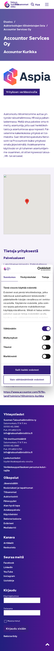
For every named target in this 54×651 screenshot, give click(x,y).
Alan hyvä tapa (12, 505)
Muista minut (13, 620)
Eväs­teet (9, 523)
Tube (10, 571)
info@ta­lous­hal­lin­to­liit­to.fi (18, 433)
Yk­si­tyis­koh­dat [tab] (28, 277)
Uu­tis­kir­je (9, 580)
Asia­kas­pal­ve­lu (12, 509)
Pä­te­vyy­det (10, 500)
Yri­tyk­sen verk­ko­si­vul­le (21, 91)
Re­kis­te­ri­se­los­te (12, 518)
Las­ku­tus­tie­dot (12, 457)
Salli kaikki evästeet (27, 370)
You (6, 571)
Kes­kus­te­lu (10, 547)
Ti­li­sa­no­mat (21, 4)
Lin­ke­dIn (8, 567)
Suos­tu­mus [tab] (9, 277)
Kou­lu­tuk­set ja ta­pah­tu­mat (18, 487)
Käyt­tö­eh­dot (11, 514)
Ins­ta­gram (9, 575)
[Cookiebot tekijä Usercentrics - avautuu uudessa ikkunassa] (38, 269)
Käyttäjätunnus (11, 595)
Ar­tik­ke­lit (9, 542)
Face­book (9, 562)
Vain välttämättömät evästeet (27, 379)
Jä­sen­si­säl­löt (11, 483)
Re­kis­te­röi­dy (10, 636)
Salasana (8, 608)
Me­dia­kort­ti (10, 527)
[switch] (46, 337)
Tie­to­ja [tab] (45, 277)
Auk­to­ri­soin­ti (11, 496)
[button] (27, 201)
